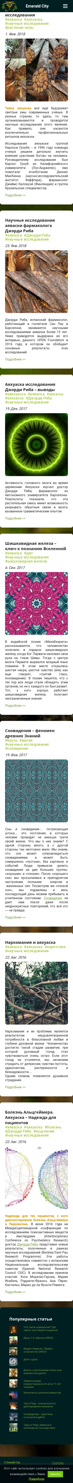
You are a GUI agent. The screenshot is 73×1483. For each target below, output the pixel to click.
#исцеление (44, 1131)
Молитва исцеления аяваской (42, 1392)
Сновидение (53, 898)
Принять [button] (55, 1474)
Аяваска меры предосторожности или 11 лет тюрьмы (42, 1383)
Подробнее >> (15, 195)
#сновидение (16, 748)
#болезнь (53, 1127)
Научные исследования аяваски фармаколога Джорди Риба (30, 225)
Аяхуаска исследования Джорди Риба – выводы (30, 387)
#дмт (28, 553)
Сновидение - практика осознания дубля (38, 1416)
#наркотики (55, 947)
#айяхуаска (15, 394)
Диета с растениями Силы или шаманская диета (43, 1372)
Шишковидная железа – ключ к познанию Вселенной (35, 546)
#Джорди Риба (37, 235)
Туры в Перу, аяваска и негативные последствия (39, 1426)
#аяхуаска (33, 19)
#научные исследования (27, 23)
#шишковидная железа (26, 561)
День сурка (31, 1359)
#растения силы (19, 27)
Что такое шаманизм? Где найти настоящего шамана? (41, 1329)
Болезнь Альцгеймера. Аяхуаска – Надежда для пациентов (30, 1117)
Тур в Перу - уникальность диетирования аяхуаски (40, 1405)
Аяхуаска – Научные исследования (26, 12)
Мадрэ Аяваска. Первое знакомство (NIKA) (38, 1350)
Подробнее (36, 1479)
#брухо (11, 740)
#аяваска (13, 19)
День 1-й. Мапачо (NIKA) (39, 1337)
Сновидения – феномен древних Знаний (30, 733)
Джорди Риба (27, 1244)
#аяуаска (55, 394)
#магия (25, 740)
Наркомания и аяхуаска (30, 942)
